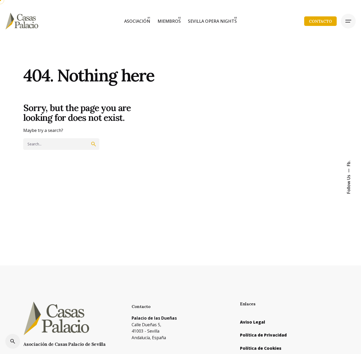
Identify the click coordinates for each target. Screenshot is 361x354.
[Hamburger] (348, 21)
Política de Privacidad (263, 335)
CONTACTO (320, 21)
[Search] (12, 341)
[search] (93, 144)
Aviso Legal (252, 322)
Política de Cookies (260, 348)
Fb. (348, 163)
